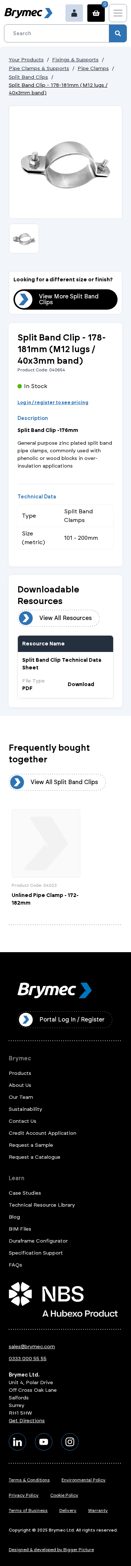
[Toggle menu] (118, 13)
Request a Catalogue (34, 1157)
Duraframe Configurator (38, 1241)
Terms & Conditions (29, 1480)
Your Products (26, 60)
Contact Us (22, 1121)
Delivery (67, 1510)
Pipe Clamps (93, 68)
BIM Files (20, 1229)
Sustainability (25, 1109)
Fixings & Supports (75, 60)
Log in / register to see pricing (52, 402)
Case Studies (25, 1193)
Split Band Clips (28, 77)
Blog (14, 1217)
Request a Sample (31, 1145)
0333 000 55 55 (28, 1358)
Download (81, 684)
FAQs (15, 1265)
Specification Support (36, 1253)
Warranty (98, 1510)
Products (20, 1073)
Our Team (21, 1097)
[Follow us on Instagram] (70, 1442)
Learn (16, 1178)
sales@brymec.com (32, 1346)
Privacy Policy (24, 1495)
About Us (20, 1085)
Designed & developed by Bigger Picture (51, 1549)
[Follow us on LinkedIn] (17, 1442)
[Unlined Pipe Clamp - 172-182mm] (46, 858)
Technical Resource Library (42, 1205)
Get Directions (27, 1421)
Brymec (20, 1058)
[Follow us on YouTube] (43, 1442)
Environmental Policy (83, 1480)
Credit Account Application (42, 1133)
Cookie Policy (64, 1495)
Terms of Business (28, 1510)
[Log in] (74, 13)
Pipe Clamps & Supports (39, 68)
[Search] (118, 33)
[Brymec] (28, 13)
